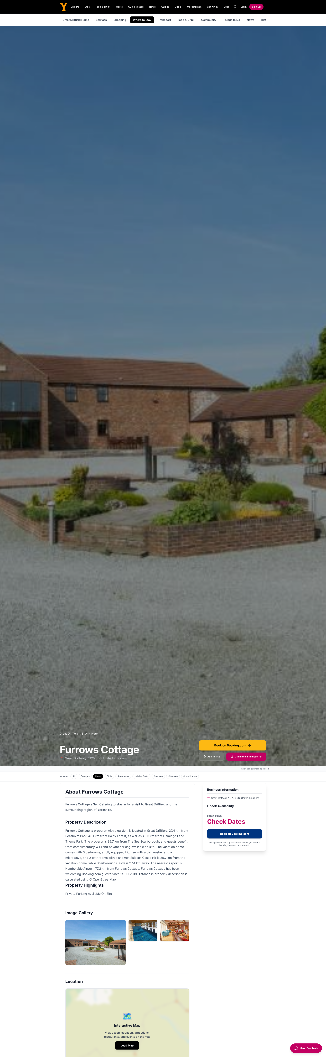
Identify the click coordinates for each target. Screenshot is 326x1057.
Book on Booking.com (230, 745)
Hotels (98, 776)
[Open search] (235, 7)
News (152, 6)
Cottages (85, 776)
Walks (119, 6)
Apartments (123, 776)
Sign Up (256, 6)
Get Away (212, 6)
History (265, 20)
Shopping (120, 20)
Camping (158, 776)
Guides (165, 6)
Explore (74, 6)
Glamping (173, 776)
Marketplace (194, 6)
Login (243, 6)
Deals (178, 6)
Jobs (227, 6)
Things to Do (231, 20)
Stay (87, 6)
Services (101, 20)
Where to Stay (142, 20)
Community (208, 20)
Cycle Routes (136, 6)
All (74, 776)
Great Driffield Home (75, 20)
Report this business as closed (254, 768)
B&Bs (109, 776)
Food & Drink (102, 6)
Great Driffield (69, 733)
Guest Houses (190, 776)
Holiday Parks (141, 776)
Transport (164, 20)
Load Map (127, 1045)
